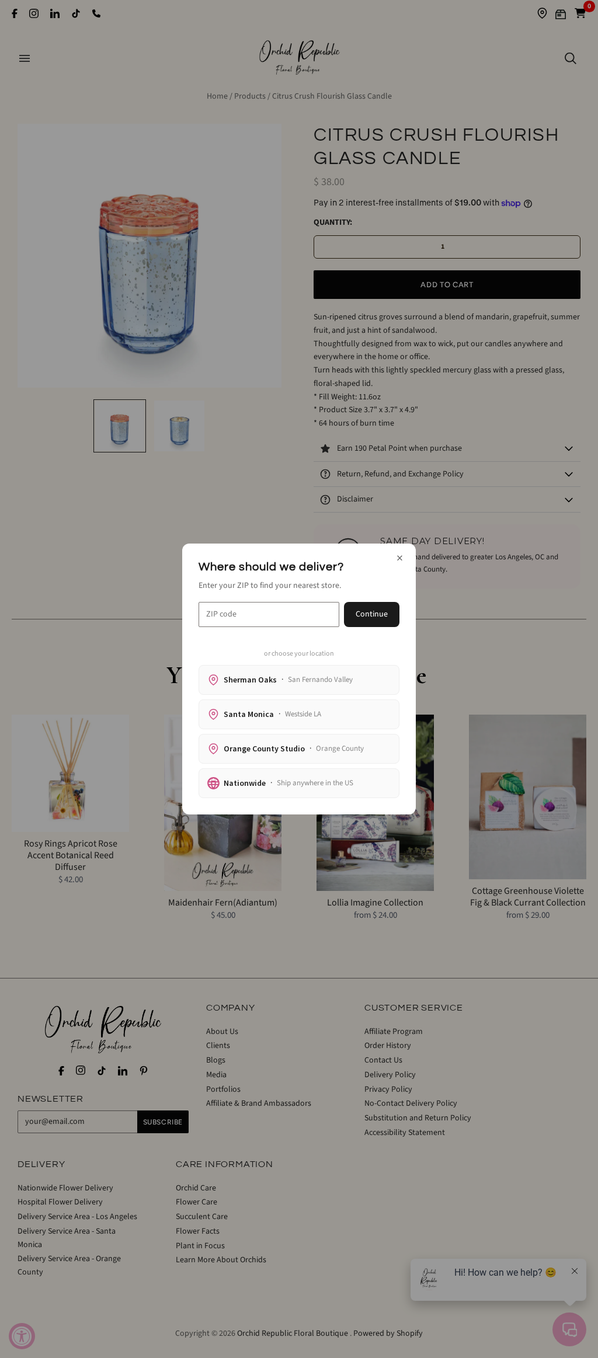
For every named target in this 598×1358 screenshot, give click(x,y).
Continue (372, 614)
